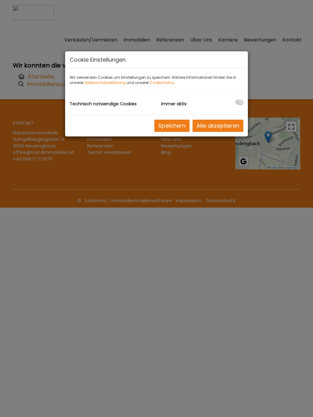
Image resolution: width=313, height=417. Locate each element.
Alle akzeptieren (218, 125)
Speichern (172, 125)
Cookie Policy (162, 82)
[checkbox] (239, 102)
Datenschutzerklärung (105, 82)
